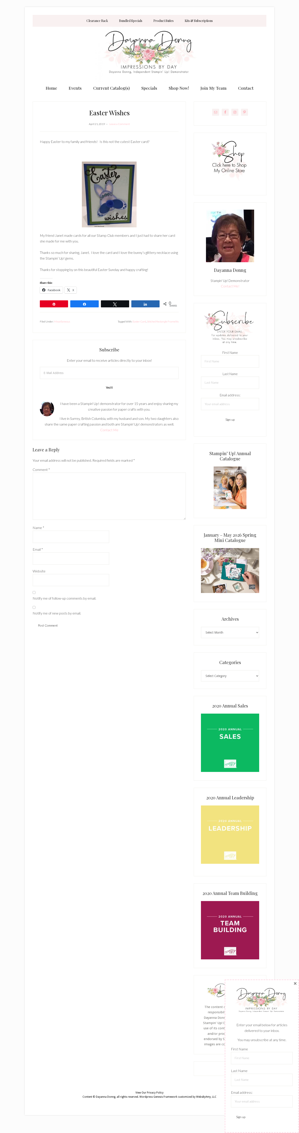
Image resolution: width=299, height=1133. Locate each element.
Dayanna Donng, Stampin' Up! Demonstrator (149, 54)
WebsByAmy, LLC (206, 1096)
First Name (230, 353)
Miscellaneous (62, 321)
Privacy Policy (155, 1092)
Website (39, 571)
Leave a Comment (119, 124)
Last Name (230, 374)
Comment (41, 469)
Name (38, 528)
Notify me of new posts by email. (57, 613)
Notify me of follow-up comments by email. (64, 598)
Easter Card (139, 321)
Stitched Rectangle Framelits (163, 321)
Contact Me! (230, 286)
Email (38, 549)
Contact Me (109, 430)
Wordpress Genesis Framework (158, 1096)
